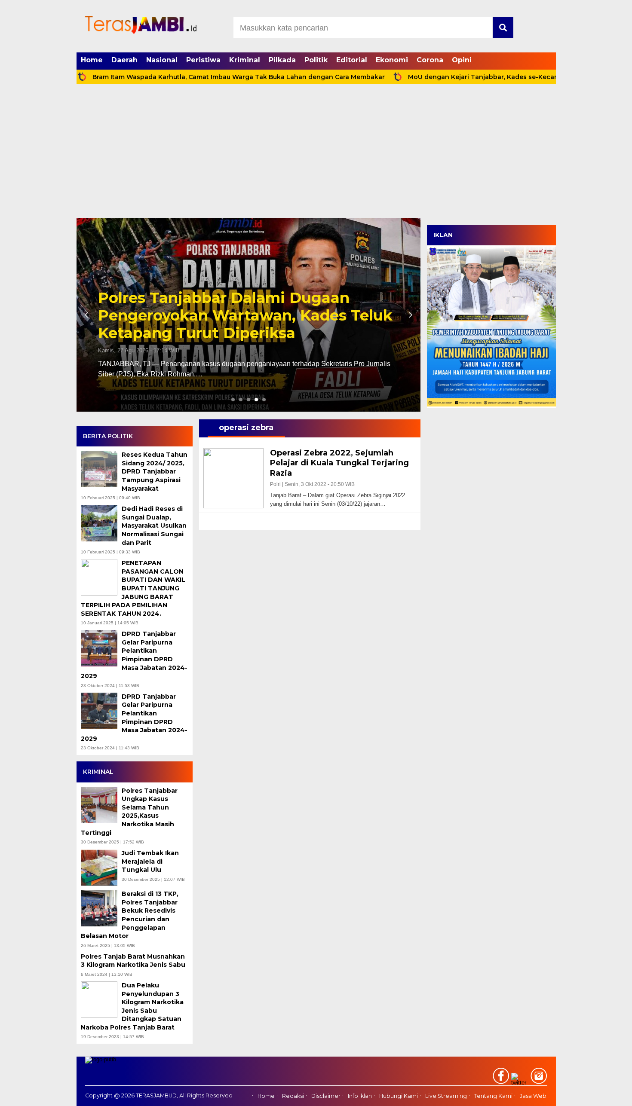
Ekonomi (392, 60)
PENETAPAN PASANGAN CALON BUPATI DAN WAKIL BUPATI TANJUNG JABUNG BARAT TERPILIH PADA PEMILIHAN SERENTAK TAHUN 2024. (133, 588)
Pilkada (282, 60)
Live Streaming (446, 1096)
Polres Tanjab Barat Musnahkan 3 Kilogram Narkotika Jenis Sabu (134, 961)
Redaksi (293, 1096)
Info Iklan (360, 1096)
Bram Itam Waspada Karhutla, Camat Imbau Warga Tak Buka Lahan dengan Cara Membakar (197, 77)
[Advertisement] (316, 154)
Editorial (351, 60)
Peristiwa (203, 60)
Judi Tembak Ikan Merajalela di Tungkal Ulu (150, 861)
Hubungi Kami (398, 1096)
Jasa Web (533, 1096)
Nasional (162, 60)
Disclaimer (326, 1096)
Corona (430, 60)
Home (92, 60)
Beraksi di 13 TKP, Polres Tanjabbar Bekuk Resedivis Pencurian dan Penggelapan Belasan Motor (129, 915)
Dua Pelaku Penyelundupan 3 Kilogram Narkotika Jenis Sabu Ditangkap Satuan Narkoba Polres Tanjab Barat (132, 1006)
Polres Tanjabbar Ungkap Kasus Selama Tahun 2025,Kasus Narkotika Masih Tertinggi (129, 812)
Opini (462, 60)
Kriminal (244, 60)
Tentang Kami (493, 1096)
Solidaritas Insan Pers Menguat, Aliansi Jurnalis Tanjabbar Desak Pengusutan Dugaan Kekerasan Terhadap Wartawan (246, 307)
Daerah (124, 60)
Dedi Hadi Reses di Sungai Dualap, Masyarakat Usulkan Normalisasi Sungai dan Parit (154, 525)
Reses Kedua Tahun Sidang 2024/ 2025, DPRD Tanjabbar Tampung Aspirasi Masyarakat (154, 471)
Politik (316, 60)
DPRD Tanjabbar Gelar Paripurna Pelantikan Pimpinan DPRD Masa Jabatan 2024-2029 (134, 655)
